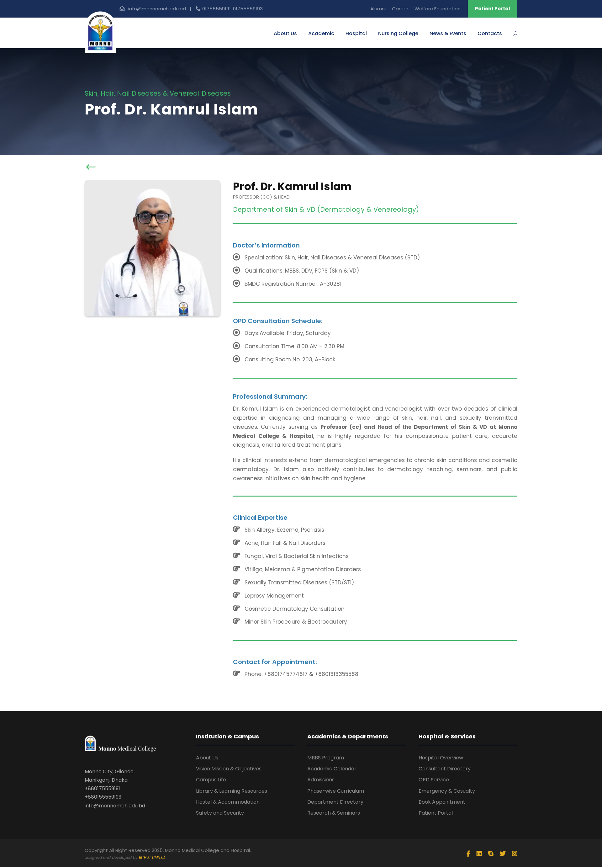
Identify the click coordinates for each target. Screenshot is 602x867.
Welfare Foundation (438, 8)
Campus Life (211, 779)
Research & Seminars (333, 812)
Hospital (356, 33)
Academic (321, 33)
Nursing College (398, 33)
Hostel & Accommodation (228, 802)
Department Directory (335, 802)
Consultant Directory (445, 768)
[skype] (491, 854)
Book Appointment (442, 802)
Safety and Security (220, 812)
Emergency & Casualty (447, 791)
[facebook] (468, 854)
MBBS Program (325, 757)
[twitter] (503, 854)
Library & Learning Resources (231, 791)
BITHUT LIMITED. (152, 857)
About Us (285, 33)
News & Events (448, 33)
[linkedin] (479, 854)
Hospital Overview (441, 757)
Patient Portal (492, 8)
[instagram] (514, 854)
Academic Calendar (331, 768)
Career (400, 8)
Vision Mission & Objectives (228, 768)
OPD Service (434, 779)
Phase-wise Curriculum (335, 791)
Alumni (378, 8)
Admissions (321, 779)
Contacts (490, 33)
